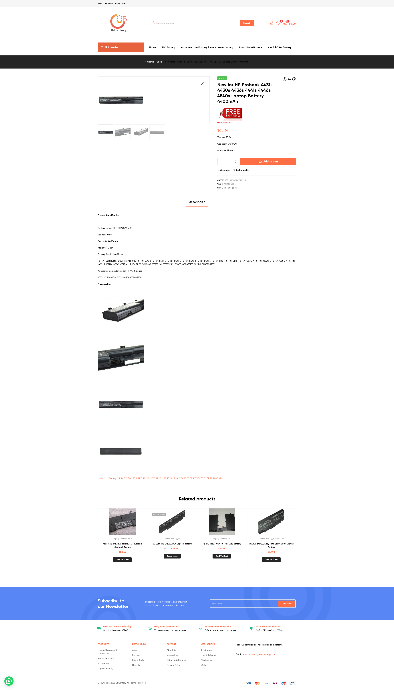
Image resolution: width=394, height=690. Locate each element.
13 (141, 478)
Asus (130, 539)
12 (139, 478)
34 (199, 478)
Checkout (268, 626)
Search (246, 23)
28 (182, 478)
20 (160, 478)
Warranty (218, 626)
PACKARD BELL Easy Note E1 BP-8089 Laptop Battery (271, 545)
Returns (166, 626)
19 (157, 478)
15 (147, 478)
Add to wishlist (243, 170)
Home (151, 61)
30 (188, 478)
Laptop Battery (236, 180)
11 (136, 478)
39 (214, 478)
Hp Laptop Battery (107, 478)
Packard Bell (278, 539)
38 (211, 478)
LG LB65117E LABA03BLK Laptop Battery (172, 543)
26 (176, 478)
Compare (225, 170)
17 (152, 478)
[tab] (197, 203)
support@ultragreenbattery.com (259, 654)
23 (168, 478)
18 (154, 478)
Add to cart (270, 161)
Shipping (117, 626)
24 (171, 478)
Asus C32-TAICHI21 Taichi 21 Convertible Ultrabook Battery (122, 545)
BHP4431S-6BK (228, 184)
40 (216, 478)
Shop (159, 61)
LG (179, 539)
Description (197, 202)
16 (149, 478)
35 (202, 478)
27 (179, 478)
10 (134, 478)
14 (144, 478)
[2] (278, 23)
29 (185, 478)
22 (165, 478)
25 (174, 478)
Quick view (130, 523)
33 (196, 478)
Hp (245, 180)
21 (162, 478)
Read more (172, 556)
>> (222, 478)
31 (191, 478)
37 (208, 478)
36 (205, 478)
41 (220, 478)
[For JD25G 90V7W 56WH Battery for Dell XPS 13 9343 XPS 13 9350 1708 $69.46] (294, 79)
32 (194, 478)
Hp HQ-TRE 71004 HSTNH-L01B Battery (222, 543)
